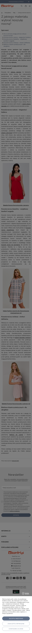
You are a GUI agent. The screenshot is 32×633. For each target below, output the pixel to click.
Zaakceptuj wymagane (16, 623)
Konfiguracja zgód (16, 629)
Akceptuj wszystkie (16, 618)
